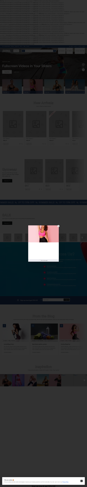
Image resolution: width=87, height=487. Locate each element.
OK (81, 481)
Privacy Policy (65, 482)
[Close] (58, 226)
